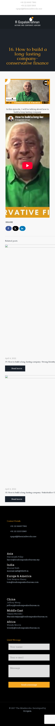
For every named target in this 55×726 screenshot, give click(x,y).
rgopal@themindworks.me (29, 8)
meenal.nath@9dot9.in (17, 571)
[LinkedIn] (33, 12)
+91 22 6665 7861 (28, 2)
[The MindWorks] (27, 21)
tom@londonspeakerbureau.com (23, 582)
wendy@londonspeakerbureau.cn (23, 627)
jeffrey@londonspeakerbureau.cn (23, 605)
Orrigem (27, 711)
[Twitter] (25, 12)
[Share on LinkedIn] (22, 228)
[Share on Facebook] (9, 228)
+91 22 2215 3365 (28, 5)
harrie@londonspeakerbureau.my (23, 559)
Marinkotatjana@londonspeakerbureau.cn (27, 616)
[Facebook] (21, 12)
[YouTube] (29, 12)
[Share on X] (16, 228)
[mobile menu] (50, 21)
